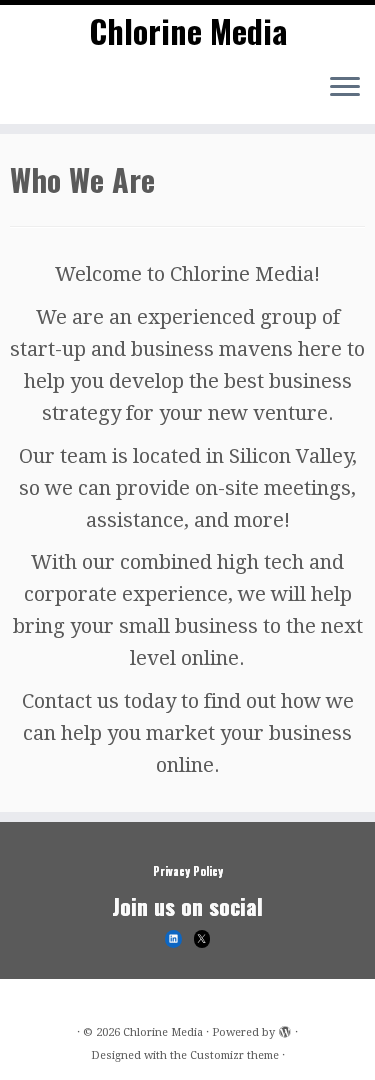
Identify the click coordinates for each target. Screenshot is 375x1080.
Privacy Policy (188, 871)
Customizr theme (234, 1055)
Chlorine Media (188, 31)
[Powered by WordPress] (285, 1029)
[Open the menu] (345, 88)
